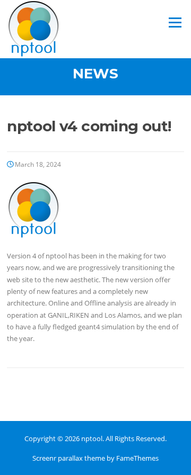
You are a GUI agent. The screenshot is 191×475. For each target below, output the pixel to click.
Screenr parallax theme (68, 458)
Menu (175, 22)
